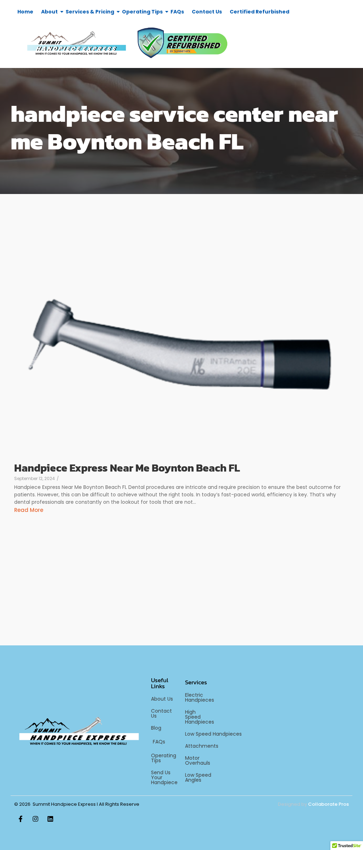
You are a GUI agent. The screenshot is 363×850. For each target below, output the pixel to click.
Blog (156, 727)
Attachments (201, 745)
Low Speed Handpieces (213, 733)
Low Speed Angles (198, 777)
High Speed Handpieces (199, 716)
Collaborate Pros (328, 804)
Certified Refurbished (259, 11)
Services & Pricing (90, 11)
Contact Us (207, 11)
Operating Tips (142, 11)
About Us (162, 698)
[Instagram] (35, 818)
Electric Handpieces (199, 697)
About (49, 11)
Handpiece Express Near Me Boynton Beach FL (127, 468)
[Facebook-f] (20, 818)
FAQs (177, 11)
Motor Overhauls (197, 760)
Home (25, 11)
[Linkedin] (50, 818)
